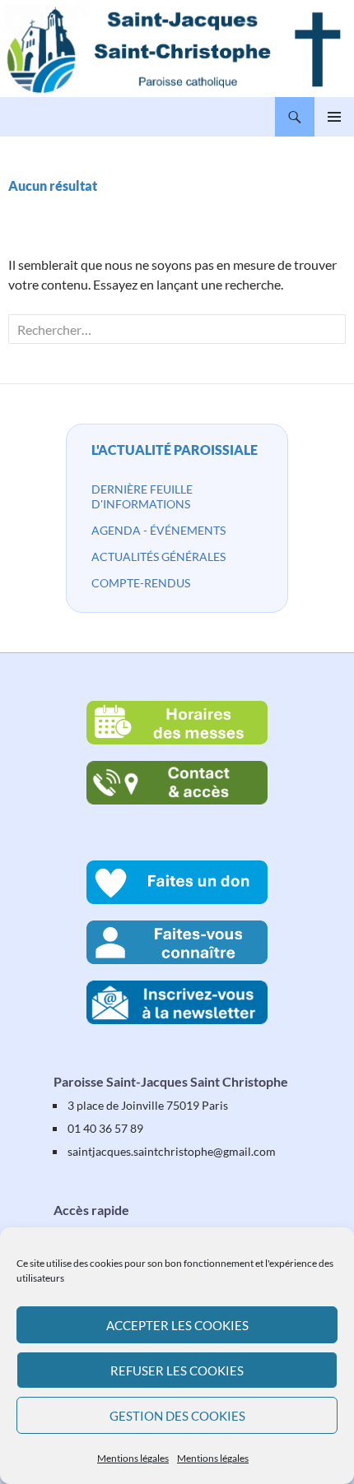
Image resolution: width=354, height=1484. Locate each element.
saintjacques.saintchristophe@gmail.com (172, 1151)
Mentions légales (133, 1458)
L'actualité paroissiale (174, 449)
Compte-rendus (140, 583)
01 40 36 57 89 (105, 1128)
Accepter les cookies (177, 1325)
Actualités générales (158, 556)
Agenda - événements (158, 530)
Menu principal (334, 117)
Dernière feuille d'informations (142, 496)
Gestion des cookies (177, 1415)
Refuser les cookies (177, 1370)
